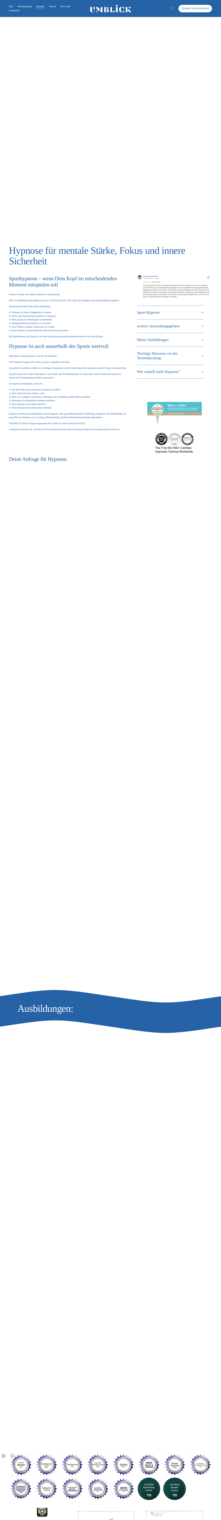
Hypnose (40, 6)
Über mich (65, 6)
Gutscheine (14, 10)
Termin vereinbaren (195, 8)
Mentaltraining (24, 6)
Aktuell (52, 6)
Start (11, 6)
